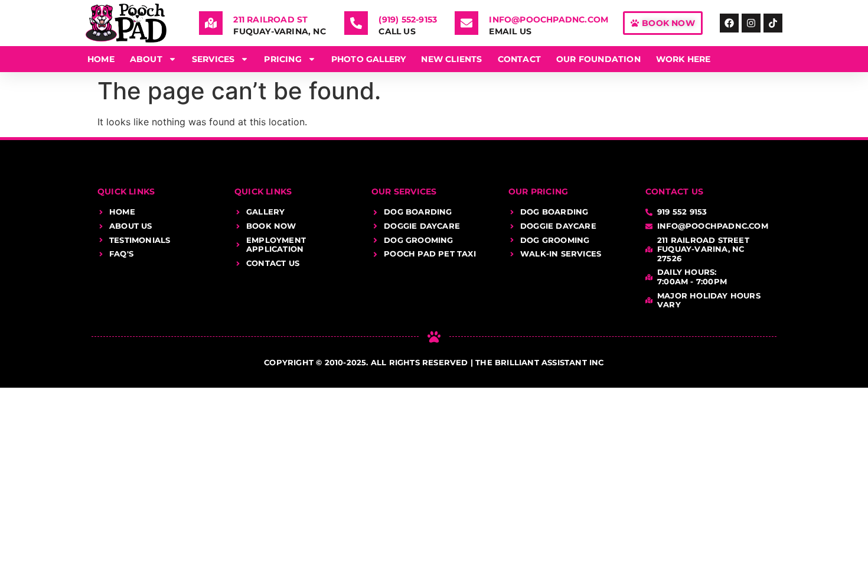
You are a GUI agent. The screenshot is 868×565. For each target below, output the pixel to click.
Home (101, 59)
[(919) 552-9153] (356, 23)
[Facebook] (729, 23)
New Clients (451, 59)
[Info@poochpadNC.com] (466, 23)
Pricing (282, 59)
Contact (519, 59)
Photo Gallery (368, 59)
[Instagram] (751, 23)
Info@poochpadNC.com (548, 19)
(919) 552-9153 (407, 19)
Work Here (683, 59)
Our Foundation (598, 59)
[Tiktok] (772, 23)
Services (213, 59)
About (146, 59)
